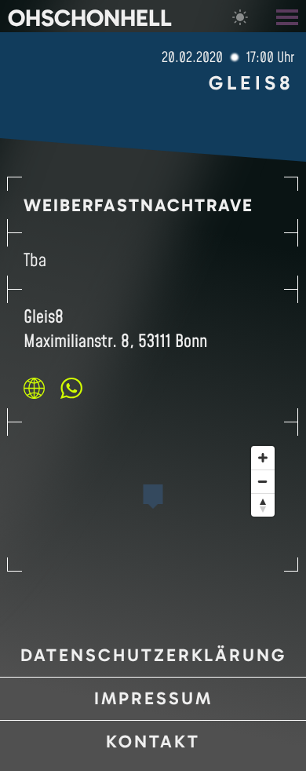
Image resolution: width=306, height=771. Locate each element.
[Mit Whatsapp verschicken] (71, 388)
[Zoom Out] (263, 481)
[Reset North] (263, 505)
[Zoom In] (263, 458)
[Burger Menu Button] (288, 16)
